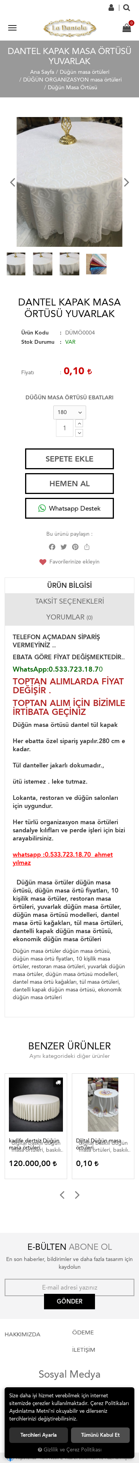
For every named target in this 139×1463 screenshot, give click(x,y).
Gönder (69, 1301)
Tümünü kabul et (100, 1435)
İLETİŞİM (83, 1349)
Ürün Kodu (35, 332)
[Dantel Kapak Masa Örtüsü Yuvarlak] (69, 182)
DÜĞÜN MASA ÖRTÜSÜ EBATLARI (69, 397)
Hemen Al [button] (69, 483)
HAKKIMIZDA (23, 1334)
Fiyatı (27, 372)
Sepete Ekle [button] (69, 458)
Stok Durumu (37, 342)
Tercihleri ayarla (38, 1435)
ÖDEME (83, 1332)
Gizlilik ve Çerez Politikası (73, 1450)
